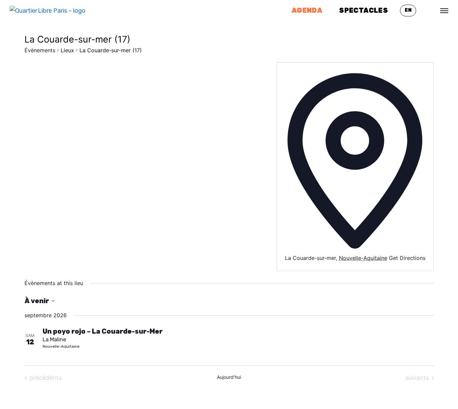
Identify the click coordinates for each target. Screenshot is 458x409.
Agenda (307, 10)
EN (408, 10)
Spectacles (363, 10)
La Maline (54, 339)
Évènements (39, 50)
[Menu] (444, 10)
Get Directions (407, 258)
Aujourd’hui (229, 377)
